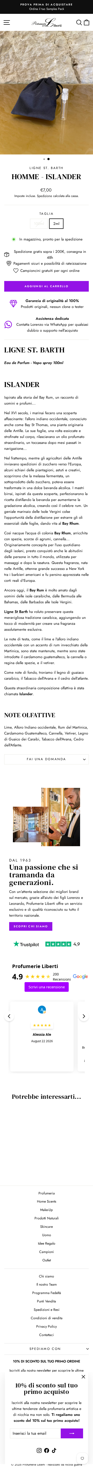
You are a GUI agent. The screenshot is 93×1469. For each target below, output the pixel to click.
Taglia (46, 213)
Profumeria (46, 1193)
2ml (56, 223)
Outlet (46, 1260)
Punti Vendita (46, 1301)
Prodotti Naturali (46, 1218)
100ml (39, 223)
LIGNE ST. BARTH (46, 168)
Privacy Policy (46, 1326)
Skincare (46, 1226)
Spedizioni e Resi (47, 1309)
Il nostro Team (46, 1284)
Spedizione (44, 196)
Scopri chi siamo (31, 926)
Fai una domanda (46, 759)
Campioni (46, 1251)
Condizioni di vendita (46, 1318)
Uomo (46, 1234)
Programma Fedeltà (46, 1292)
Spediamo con (45, 1348)
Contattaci (46, 1334)
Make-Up (46, 1209)
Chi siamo (46, 1276)
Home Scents (46, 1201)
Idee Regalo (46, 1243)
